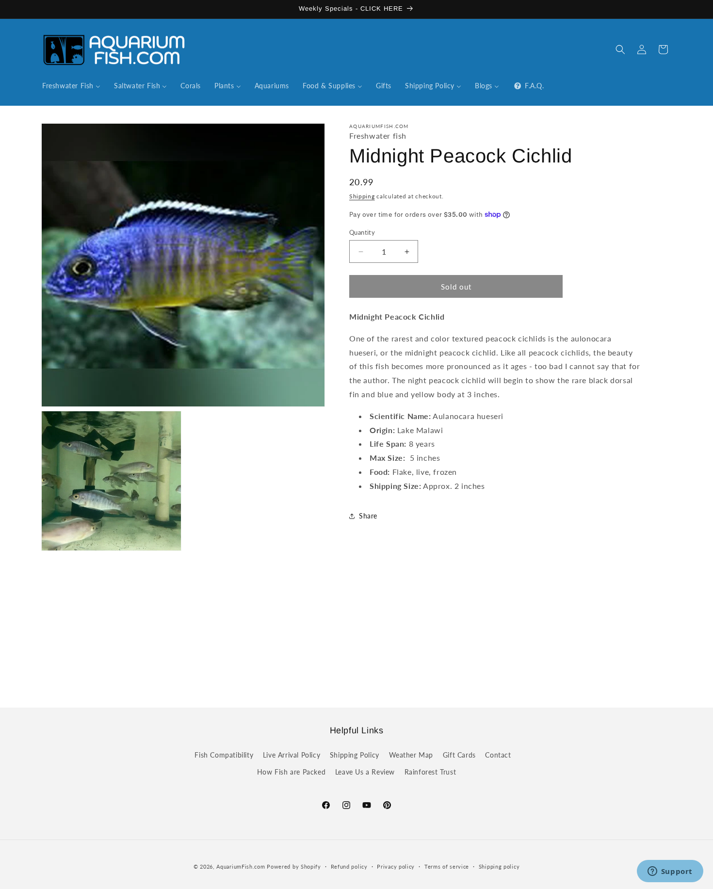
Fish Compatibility (223, 754)
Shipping (362, 196)
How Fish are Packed (291, 771)
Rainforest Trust (430, 771)
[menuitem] (71, 86)
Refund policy (349, 866)
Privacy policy (396, 866)
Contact (498, 754)
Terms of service (446, 866)
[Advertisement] (356, 639)
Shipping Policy (354, 754)
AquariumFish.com (240, 866)
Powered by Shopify (294, 866)
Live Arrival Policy (291, 754)
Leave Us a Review (365, 771)
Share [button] (368, 516)
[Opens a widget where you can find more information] (669, 872)
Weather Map (411, 754)
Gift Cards (459, 754)
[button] (620, 49)
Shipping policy (499, 866)
